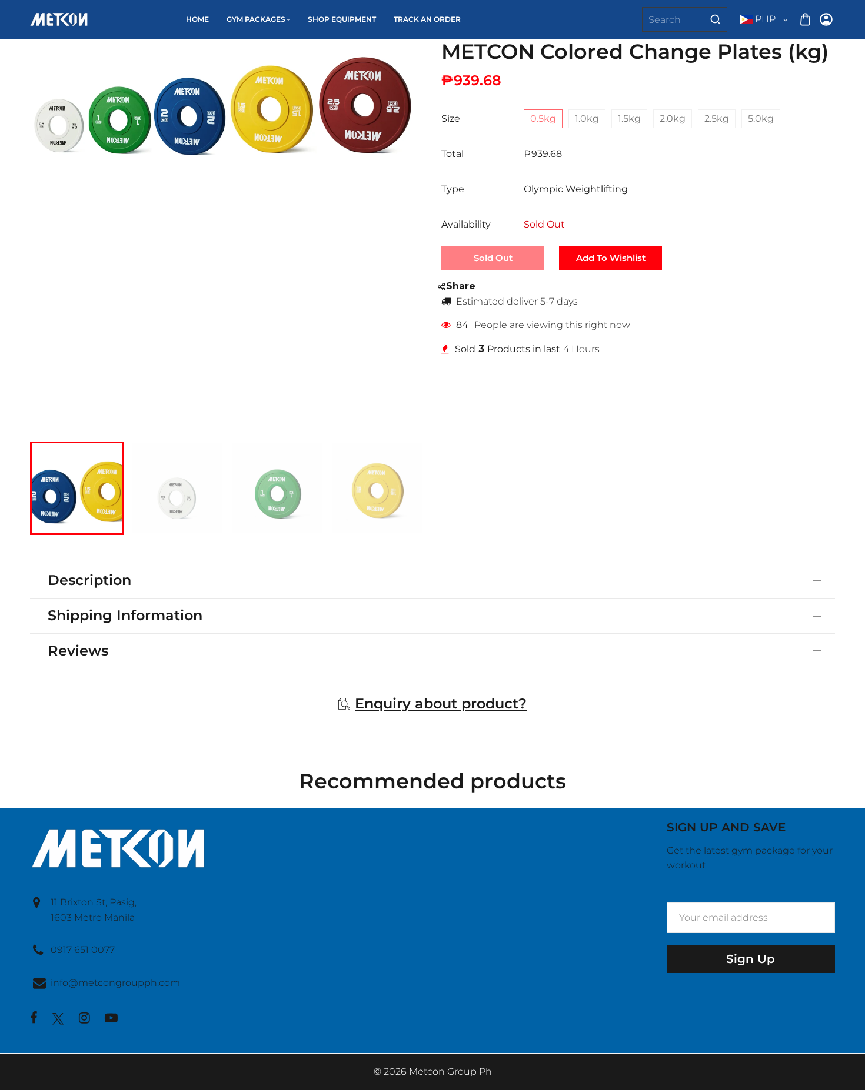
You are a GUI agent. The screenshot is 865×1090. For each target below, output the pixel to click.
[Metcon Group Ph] (58, 18)
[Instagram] (84, 1019)
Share (460, 286)
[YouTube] (111, 1019)
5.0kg (761, 118)
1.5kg (629, 118)
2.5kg (716, 118)
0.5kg (543, 118)
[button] (47, 487)
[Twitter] (58, 1019)
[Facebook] (34, 1019)
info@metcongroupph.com (115, 982)
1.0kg (587, 118)
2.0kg (673, 118)
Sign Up (750, 959)
